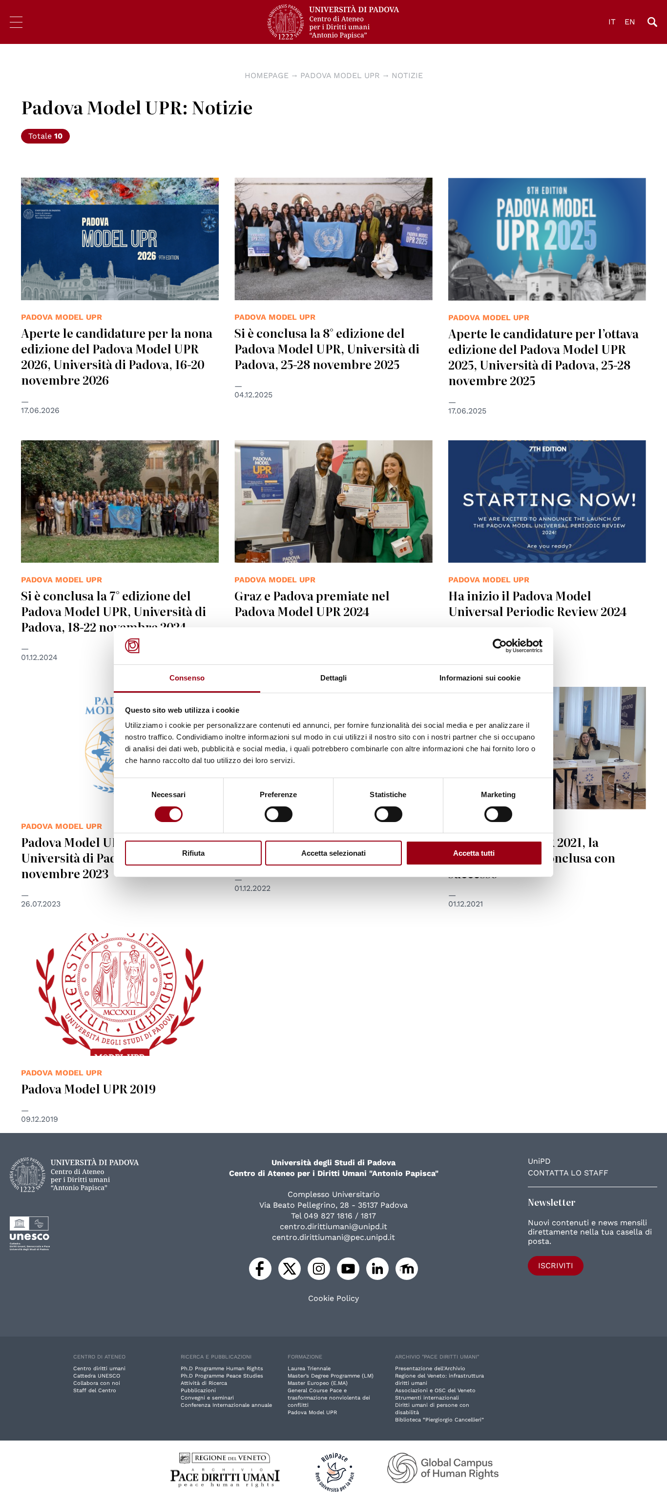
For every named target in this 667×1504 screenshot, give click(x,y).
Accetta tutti (474, 853)
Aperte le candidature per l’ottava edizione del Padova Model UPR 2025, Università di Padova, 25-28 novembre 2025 (543, 357)
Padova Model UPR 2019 (88, 1088)
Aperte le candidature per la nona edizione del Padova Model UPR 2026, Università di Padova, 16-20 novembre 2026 (116, 356)
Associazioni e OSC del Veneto (435, 1390)
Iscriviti (555, 1265)
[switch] (278, 814)
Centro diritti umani (99, 1368)
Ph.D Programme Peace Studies (222, 1376)
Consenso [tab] (187, 678)
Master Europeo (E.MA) (318, 1383)
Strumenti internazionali (427, 1398)
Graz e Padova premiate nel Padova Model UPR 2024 (312, 603)
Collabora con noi (96, 1383)
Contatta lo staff (568, 1172)
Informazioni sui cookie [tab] (479, 678)
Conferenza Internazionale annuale (226, 1405)
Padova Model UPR (340, 75)
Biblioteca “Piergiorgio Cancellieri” (439, 1420)
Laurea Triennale (309, 1368)
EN (630, 21)
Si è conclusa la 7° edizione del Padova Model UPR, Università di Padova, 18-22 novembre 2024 (113, 611)
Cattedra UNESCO (96, 1376)
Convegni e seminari (207, 1398)
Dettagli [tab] (333, 678)
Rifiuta (193, 853)
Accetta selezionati (333, 853)
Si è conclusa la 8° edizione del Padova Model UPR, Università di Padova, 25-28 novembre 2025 (326, 348)
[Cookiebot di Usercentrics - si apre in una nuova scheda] (499, 646)
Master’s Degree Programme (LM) (331, 1376)
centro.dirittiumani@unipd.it (333, 1226)
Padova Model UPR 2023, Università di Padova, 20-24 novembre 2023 (97, 857)
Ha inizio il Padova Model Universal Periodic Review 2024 (537, 603)
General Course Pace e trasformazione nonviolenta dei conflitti (329, 1397)
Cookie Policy (333, 1298)
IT (612, 21)
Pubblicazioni (198, 1390)
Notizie (407, 75)
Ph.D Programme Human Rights (222, 1368)
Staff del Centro (94, 1390)
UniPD (539, 1161)
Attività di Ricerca (204, 1383)
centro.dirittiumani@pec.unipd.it (333, 1237)
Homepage (267, 75)
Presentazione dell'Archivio (430, 1368)
